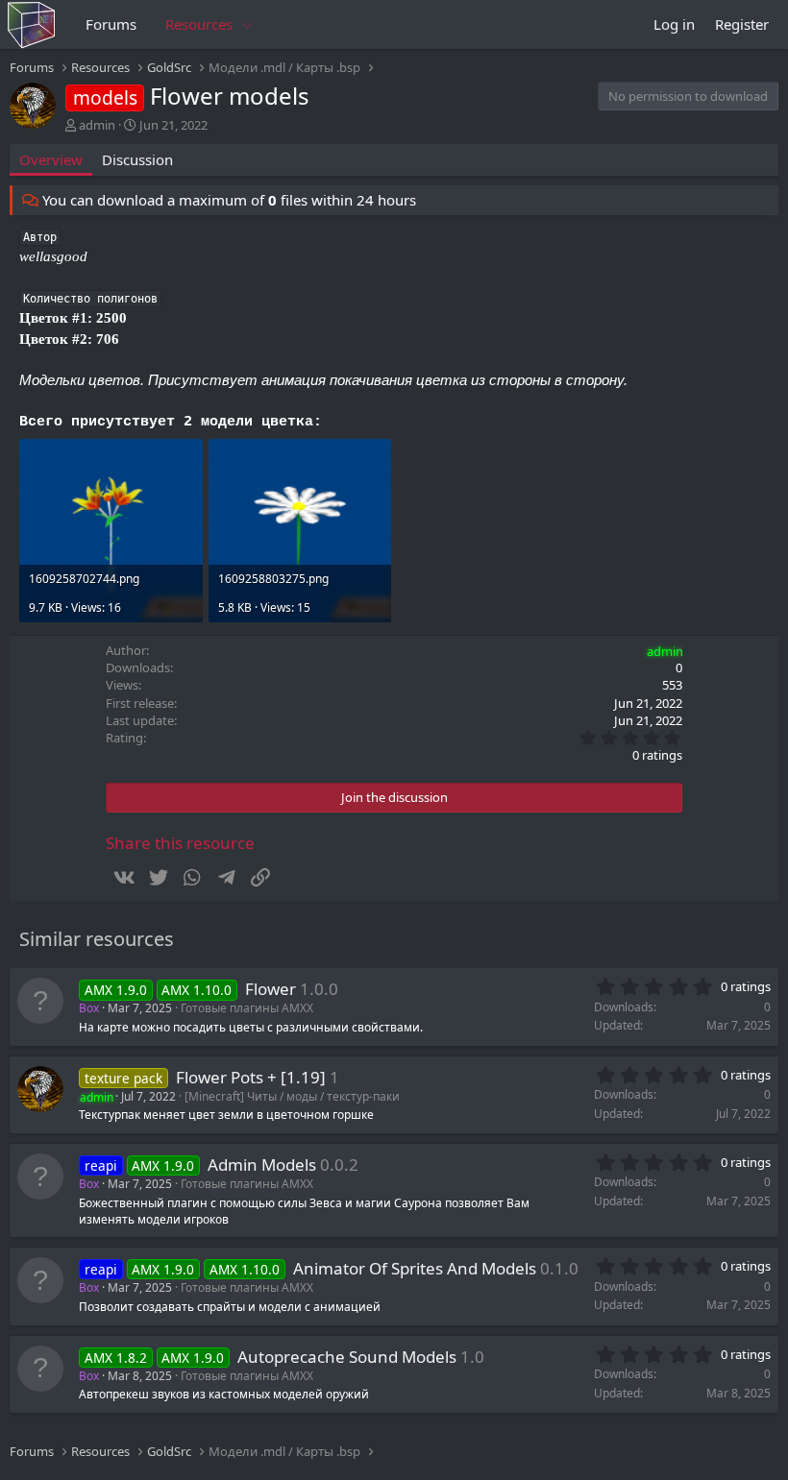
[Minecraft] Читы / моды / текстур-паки (292, 1096)
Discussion (137, 159)
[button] (247, 24)
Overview (51, 159)
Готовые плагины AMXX (247, 1008)
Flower (270, 989)
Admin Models (262, 1164)
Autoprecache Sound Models (346, 1357)
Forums (111, 24)
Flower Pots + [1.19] (251, 1077)
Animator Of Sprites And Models (414, 1268)
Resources (199, 24)
